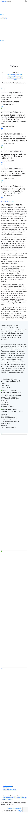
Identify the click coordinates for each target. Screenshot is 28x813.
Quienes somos (8, 786)
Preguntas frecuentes (9, 789)
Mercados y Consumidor (15, 76)
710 (12, 201)
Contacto (6, 788)
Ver (2, 106)
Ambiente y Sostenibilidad (15, 78)
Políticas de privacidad (14, 808)
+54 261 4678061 (8, 799)
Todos (15, 80)
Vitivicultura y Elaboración (15, 74)
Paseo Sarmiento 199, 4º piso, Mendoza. (15, 798)
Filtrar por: (5, 83)
